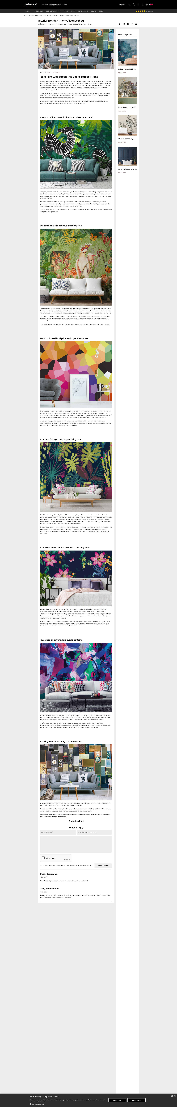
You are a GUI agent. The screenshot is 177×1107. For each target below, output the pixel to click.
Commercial (83, 11)
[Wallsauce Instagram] (124, 26)
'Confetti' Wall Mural (49, 723)
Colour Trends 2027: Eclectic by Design (132, 69)
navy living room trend (103, 614)
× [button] (174, 1096)
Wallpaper (38, 11)
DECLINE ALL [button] (136, 1100)
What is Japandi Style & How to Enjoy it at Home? (136, 139)
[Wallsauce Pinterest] (120, 26)
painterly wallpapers (73, 715)
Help (101, 11)
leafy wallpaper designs (56, 517)
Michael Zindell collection (98, 531)
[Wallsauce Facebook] (132, 26)
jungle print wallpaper (77, 192)
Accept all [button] (117, 1100)
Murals (27, 11)
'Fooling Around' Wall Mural (81, 413)
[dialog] (88, 1100)
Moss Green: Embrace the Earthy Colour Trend (135, 107)
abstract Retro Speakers (99, 803)
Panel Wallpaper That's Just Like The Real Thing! (136, 169)
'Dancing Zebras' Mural (51, 210)
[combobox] (172, 1096)
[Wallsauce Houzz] (128, 26)
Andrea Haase (74, 324)
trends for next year (87, 624)
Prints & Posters (54, 11)
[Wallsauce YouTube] (136, 26)
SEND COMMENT (103, 865)
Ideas (93, 11)
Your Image (70, 11)
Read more (41, 1102)
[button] (68, 1104)
